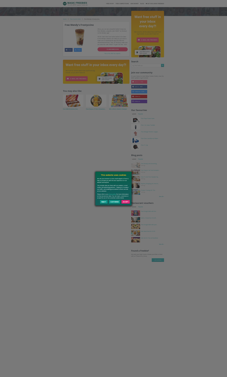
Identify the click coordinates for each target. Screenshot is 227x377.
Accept (125, 202)
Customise (114, 202)
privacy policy (112, 194)
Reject (103, 202)
